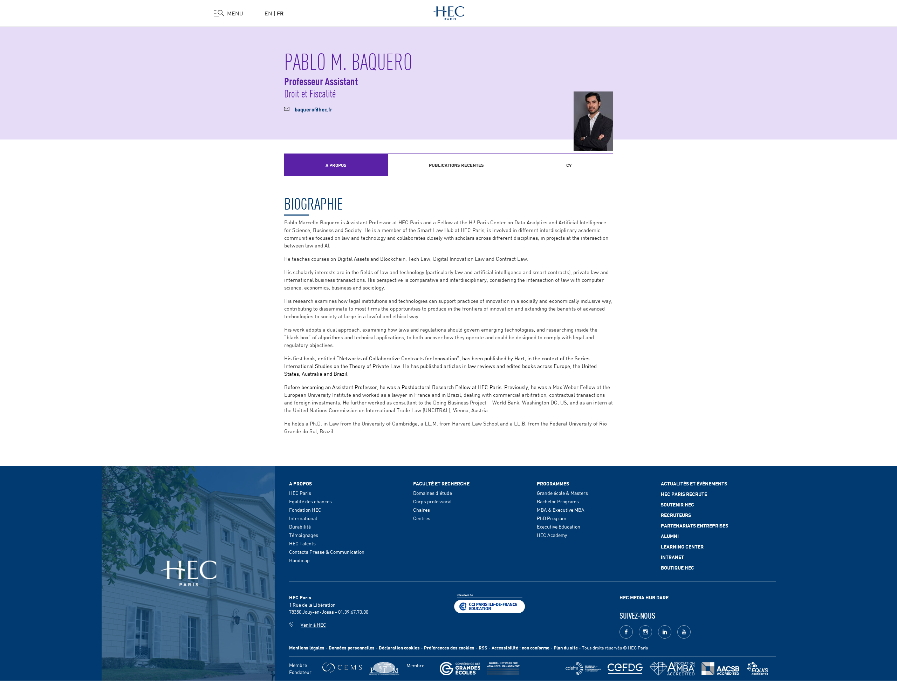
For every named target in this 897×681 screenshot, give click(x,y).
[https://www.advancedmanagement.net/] (503, 668)
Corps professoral (432, 501)
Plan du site (566, 647)
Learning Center (682, 546)
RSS (483, 647)
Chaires (421, 509)
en (268, 13)
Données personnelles (352, 647)
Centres (421, 518)
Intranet (672, 556)
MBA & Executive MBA (560, 509)
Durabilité (300, 526)
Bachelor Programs (558, 501)
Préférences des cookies (449, 647)
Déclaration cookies (399, 647)
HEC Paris (300, 492)
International (303, 518)
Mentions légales (306, 647)
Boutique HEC (677, 567)
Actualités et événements (694, 483)
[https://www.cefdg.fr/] (625, 668)
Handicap (299, 560)
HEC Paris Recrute (684, 493)
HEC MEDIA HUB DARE (644, 597)
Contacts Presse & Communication (326, 551)
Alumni (670, 535)
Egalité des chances (310, 501)
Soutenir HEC (677, 504)
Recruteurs (676, 514)
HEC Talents (302, 543)
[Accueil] (448, 12)
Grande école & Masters (562, 492)
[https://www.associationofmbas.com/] (672, 668)
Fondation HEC (305, 509)
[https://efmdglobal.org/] (757, 668)
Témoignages (303, 534)
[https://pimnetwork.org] (384, 668)
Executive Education (558, 526)
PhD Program (551, 518)
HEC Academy (552, 534)
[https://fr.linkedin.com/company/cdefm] (583, 668)
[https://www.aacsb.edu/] (720, 668)
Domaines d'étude (432, 492)
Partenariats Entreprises (694, 525)
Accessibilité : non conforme (520, 647)
